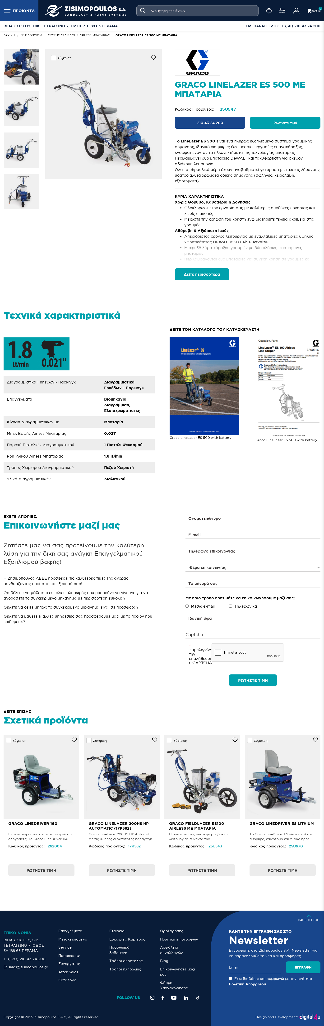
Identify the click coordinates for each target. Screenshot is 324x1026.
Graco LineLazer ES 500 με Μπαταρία (146, 35)
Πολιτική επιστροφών (179, 939)
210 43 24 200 (210, 123)
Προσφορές (69, 956)
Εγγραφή (303, 967)
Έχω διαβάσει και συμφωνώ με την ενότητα (270, 981)
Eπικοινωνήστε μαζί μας (177, 972)
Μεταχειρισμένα (72, 939)
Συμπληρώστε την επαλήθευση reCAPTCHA (198, 656)
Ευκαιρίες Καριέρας (127, 939)
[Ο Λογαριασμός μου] (296, 11)
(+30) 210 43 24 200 (27, 959)
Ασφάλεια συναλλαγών (171, 950)
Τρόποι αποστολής (126, 961)
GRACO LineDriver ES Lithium (282, 823)
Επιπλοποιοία (31, 35)
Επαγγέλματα (70, 931)
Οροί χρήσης (171, 931)
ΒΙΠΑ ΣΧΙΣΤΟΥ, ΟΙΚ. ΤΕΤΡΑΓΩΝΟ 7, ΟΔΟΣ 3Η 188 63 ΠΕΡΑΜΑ (24, 945)
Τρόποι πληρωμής (125, 969)
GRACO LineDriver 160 (32, 823)
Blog (164, 961)
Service (65, 947)
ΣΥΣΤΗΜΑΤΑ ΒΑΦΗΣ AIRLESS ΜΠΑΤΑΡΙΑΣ (79, 35)
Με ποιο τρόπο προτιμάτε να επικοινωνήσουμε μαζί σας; (240, 598)
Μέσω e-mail (203, 606)
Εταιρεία (117, 931)
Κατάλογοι (67, 980)
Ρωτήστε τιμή (285, 123)
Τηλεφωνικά (245, 606)
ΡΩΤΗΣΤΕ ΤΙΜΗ (253, 680)
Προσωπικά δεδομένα (119, 950)
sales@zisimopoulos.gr (28, 967)
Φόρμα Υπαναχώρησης (174, 985)
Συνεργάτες (69, 964)
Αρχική (9, 35)
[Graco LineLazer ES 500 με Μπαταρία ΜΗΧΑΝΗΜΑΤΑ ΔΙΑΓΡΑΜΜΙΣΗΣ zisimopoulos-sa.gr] (103, 114)
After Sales (68, 972)
